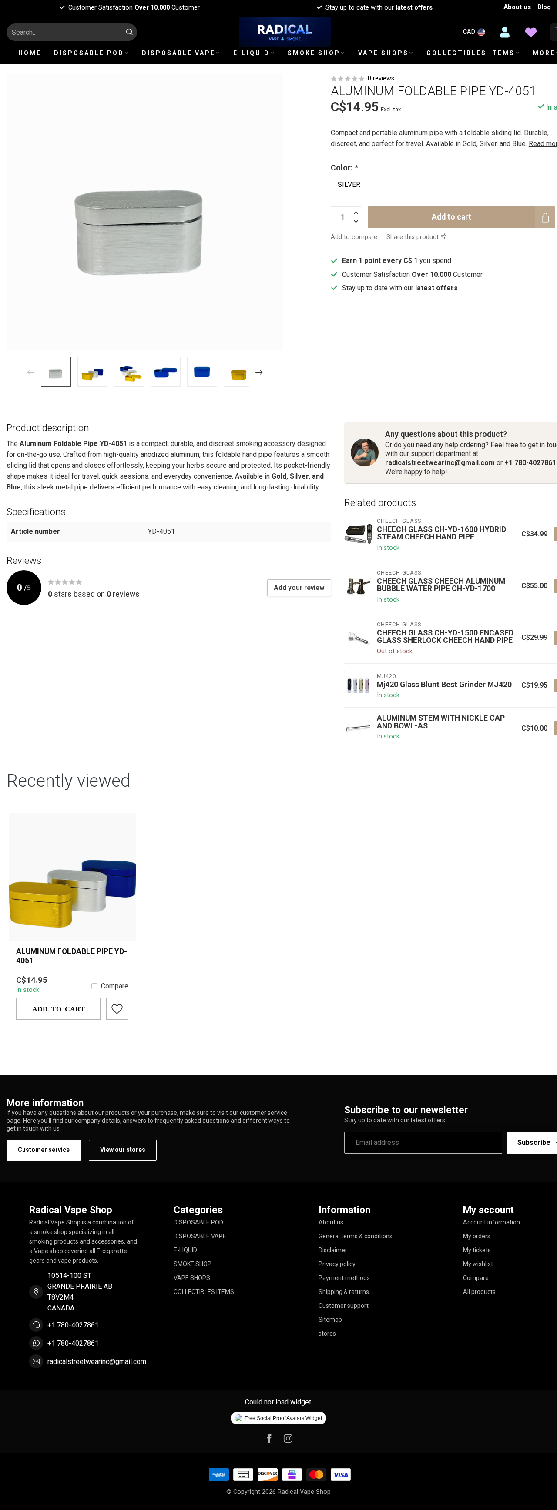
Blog (544, 7)
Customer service (44, 1149)
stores (327, 1333)
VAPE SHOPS (383, 53)
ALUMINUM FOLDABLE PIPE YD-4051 (71, 956)
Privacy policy (337, 1264)
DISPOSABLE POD (89, 53)
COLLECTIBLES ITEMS (470, 53)
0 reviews (381, 78)
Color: (344, 167)
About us (517, 7)
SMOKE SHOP (314, 53)
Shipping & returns (344, 1291)
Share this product (413, 237)
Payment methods (344, 1277)
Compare (114, 986)
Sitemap (330, 1319)
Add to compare (354, 237)
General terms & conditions (356, 1236)
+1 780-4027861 (530, 463)
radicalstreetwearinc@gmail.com (440, 463)
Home (29, 53)
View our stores (122, 1149)
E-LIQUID (251, 53)
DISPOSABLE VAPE (178, 53)
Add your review (299, 588)
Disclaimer (333, 1250)
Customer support (344, 1305)
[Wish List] (530, 32)
